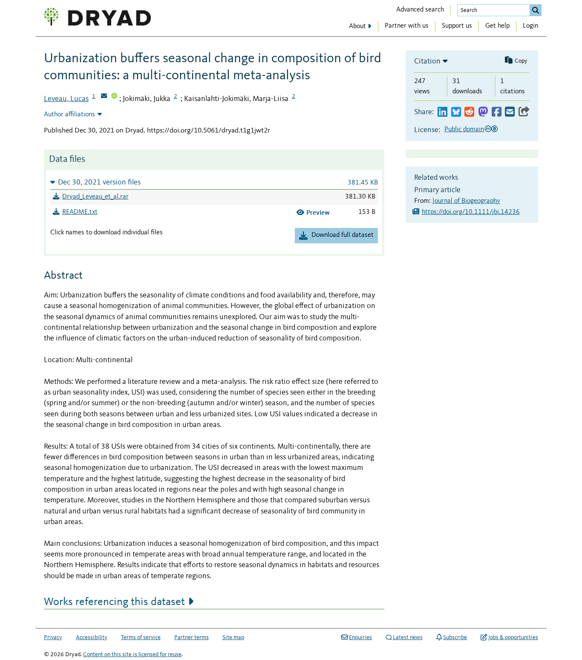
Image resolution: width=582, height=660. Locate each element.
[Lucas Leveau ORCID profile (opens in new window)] (114, 97)
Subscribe (455, 637)
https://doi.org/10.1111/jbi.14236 (471, 212)
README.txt (80, 212)
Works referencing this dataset (114, 602)
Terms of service (141, 637)
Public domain (464, 129)
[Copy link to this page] (524, 112)
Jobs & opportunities (513, 637)
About (357, 26)
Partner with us (407, 26)
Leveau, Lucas (66, 99)
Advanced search (420, 9)
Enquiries (360, 637)
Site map (233, 637)
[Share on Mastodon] (483, 112)
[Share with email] (510, 112)
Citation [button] (427, 61)
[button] (214, 182)
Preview (318, 212)
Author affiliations (69, 114)
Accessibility (91, 637)
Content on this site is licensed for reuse (132, 654)
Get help (497, 26)
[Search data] (536, 10)
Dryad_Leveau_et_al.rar (95, 196)
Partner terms (191, 637)
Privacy (53, 637)
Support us (457, 26)
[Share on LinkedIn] (442, 112)
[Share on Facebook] (496, 112)
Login (530, 26)
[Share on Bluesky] (456, 112)
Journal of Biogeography (466, 201)
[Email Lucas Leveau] (104, 97)
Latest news (408, 637)
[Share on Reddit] (469, 112)
